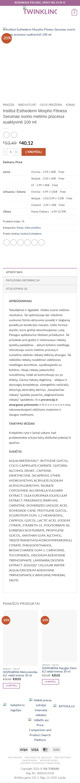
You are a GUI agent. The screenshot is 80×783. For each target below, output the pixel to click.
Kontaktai (15, 757)
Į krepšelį (33, 152)
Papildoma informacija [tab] (23, 280)
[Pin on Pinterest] (34, 242)
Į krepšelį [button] (11, 686)
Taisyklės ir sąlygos (38, 757)
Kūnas (70, 105)
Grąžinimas (29, 760)
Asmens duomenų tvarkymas (40, 763)
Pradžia (8, 105)
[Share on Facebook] (13, 242)
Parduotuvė (27, 105)
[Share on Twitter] (20, 242)
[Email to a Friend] (27, 242)
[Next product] (6, 135)
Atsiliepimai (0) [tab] (16, 288)
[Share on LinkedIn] (41, 242)
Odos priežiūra (51, 105)
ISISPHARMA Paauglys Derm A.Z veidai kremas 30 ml (59, 670)
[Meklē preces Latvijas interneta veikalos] (41, 707)
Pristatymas (62, 757)
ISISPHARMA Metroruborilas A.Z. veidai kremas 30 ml (20, 674)
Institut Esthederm (31, 234)
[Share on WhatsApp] (6, 242)
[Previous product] (14, 135)
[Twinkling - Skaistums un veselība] (40, 12)
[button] (5, 12)
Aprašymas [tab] (14, 272)
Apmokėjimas (49, 760)
